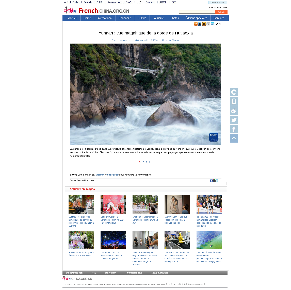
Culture (142, 18)
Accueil (72, 18)
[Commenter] (212, 24)
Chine (87, 18)
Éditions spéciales (196, 18)
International (105, 18)
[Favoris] (208, 24)
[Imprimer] (204, 24)
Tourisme (158, 18)
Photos (174, 18)
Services (219, 18)
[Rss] (196, 24)
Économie (125, 18)
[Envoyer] (199, 24)
